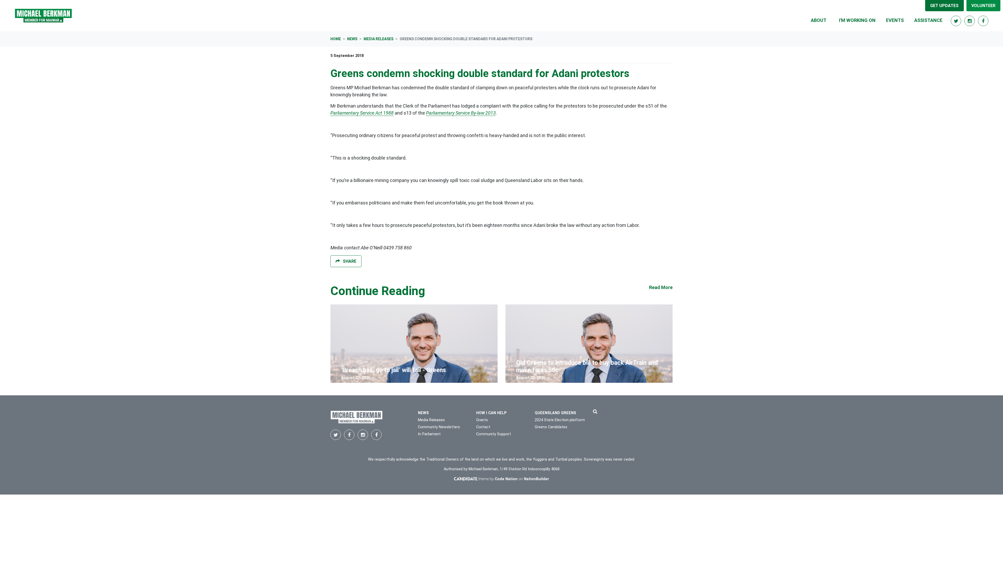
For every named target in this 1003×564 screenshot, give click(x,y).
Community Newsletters (439, 427)
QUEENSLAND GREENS (555, 413)
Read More (661, 287)
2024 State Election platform (560, 420)
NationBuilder (536, 479)
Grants (482, 420)
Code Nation (506, 479)
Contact (483, 427)
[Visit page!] (956, 21)
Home (335, 39)
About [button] (818, 20)
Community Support (493, 434)
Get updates (944, 5)
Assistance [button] (928, 20)
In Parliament (429, 434)
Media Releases (378, 39)
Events (895, 20)
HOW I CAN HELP (491, 413)
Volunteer (983, 5)
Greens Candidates (551, 427)
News (352, 39)
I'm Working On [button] (857, 20)
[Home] (43, 16)
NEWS (423, 413)
